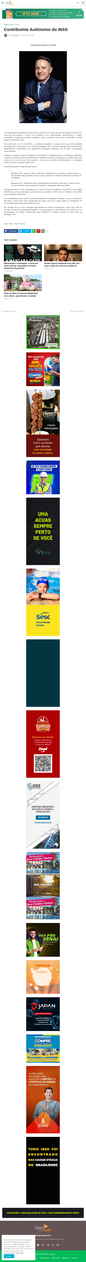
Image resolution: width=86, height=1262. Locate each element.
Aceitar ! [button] (9, 1256)
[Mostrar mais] (47, 231)
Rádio (17, 24)
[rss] (58, 1245)
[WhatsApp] (34, 231)
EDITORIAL (56, 1258)
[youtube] (38, 1245)
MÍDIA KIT (65, 1258)
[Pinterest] (38, 231)
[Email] (43, 231)
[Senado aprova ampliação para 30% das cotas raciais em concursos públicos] (63, 252)
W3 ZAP (74, 1258)
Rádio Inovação (19, 223)
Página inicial (8, 24)
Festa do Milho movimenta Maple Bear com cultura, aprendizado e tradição (21, 294)
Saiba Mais (19, 1253)
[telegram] (48, 1245)
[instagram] (43, 1245)
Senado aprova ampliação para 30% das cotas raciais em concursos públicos (61, 264)
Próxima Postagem (76, 311)
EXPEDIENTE (44, 1258)
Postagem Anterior (9, 311)
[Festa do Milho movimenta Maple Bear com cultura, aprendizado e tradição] (23, 282)
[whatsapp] (53, 1245)
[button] (2, 3)
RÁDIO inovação (49, 1254)
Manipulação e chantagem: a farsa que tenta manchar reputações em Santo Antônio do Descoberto (21, 265)
